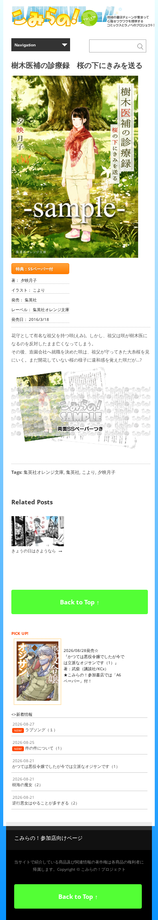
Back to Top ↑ (80, 602)
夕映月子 (106, 472)
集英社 (72, 472)
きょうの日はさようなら (33, 551)
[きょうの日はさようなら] (37, 544)
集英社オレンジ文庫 (43, 472)
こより (88, 472)
